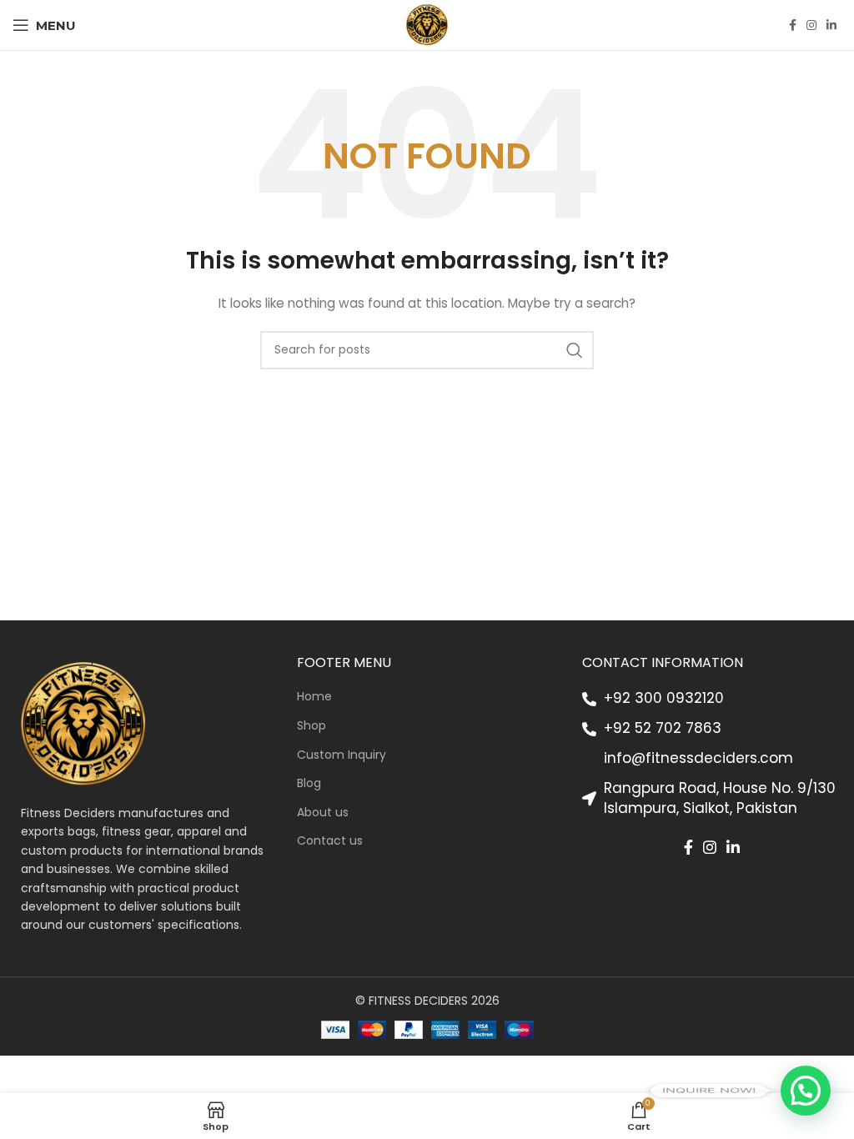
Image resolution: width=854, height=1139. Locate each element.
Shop (311, 726)
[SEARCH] (574, 350)
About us (323, 812)
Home (314, 697)
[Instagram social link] (811, 25)
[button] (806, 1091)
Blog (309, 783)
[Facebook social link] (792, 25)
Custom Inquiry (341, 755)
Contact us (330, 841)
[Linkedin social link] (831, 25)
